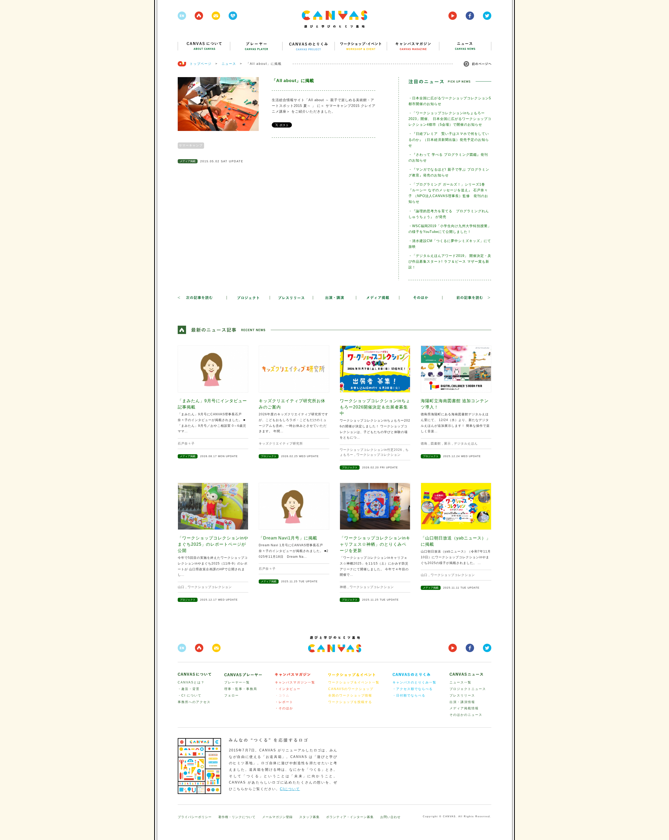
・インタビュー (288, 689)
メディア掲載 (187, 161)
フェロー (231, 695)
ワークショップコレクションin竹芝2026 (371, 450)
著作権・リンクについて (237, 817)
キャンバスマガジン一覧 (295, 682)
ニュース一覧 (460, 682)
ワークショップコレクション (378, 455)
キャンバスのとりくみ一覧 (414, 682)
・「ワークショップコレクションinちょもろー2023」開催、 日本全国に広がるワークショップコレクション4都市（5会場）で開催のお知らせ (449, 118)
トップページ (201, 64)
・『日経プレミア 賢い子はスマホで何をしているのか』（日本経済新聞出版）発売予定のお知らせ (448, 139)
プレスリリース (462, 695)
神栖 (343, 587)
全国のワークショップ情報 (350, 695)
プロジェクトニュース (467, 689)
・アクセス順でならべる (413, 689)
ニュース (229, 64)
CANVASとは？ (191, 682)
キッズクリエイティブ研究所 (281, 443)
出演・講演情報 (462, 702)
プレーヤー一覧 (237, 682)
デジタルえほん (466, 443)
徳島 (424, 443)
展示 (447, 443)
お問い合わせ (390, 817)
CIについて (290, 789)
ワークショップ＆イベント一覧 (353, 682)
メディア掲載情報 (464, 708)
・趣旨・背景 (189, 689)
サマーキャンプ (191, 145)
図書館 (436, 443)
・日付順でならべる (409, 695)
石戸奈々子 (186, 443)
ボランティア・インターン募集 (350, 817)
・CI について (189, 695)
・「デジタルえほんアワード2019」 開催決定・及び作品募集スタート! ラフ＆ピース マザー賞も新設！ (449, 261)
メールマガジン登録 (277, 817)
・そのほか (284, 708)
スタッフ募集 (309, 817)
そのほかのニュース (465, 715)
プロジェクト (268, 456)
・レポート (284, 702)
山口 (181, 587)
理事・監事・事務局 (240, 689)
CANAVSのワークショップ (350, 689)
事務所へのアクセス (194, 702)
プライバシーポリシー (195, 817)
